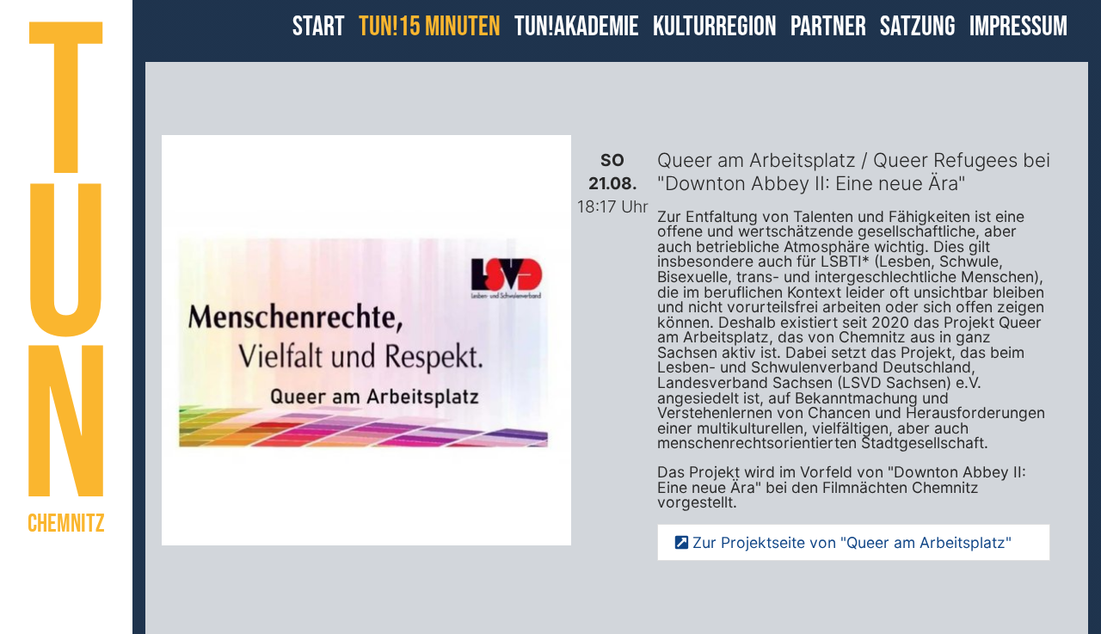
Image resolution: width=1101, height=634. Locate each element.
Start (318, 27)
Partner (828, 27)
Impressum (1018, 27)
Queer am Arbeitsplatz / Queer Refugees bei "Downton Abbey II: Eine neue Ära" (853, 171)
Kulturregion (715, 27)
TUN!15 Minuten (430, 27)
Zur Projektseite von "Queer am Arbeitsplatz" (850, 542)
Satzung (918, 27)
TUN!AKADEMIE (576, 27)
